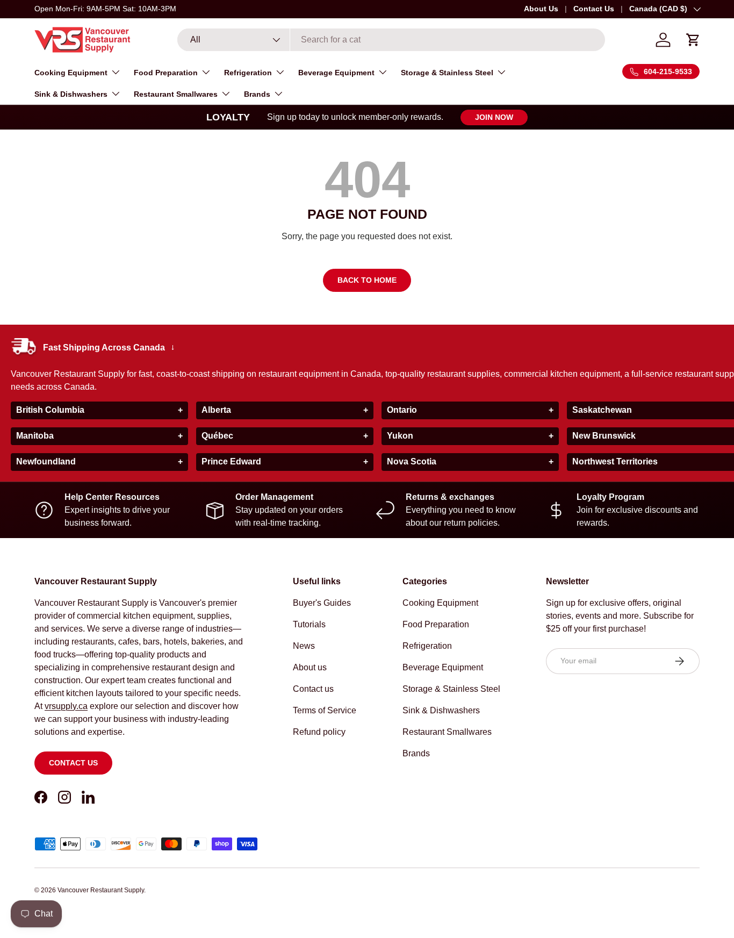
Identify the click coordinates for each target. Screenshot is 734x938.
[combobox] (391, 39)
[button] (693, 40)
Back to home (367, 280)
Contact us (73, 762)
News (304, 645)
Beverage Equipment (336, 72)
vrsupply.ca (66, 706)
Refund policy (319, 731)
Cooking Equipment (70, 72)
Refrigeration (248, 72)
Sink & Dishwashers (70, 94)
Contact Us (593, 8)
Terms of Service (324, 710)
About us (310, 667)
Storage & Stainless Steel (447, 72)
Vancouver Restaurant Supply (100, 890)
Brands (257, 94)
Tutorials (309, 624)
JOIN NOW (494, 117)
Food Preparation (166, 72)
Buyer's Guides (322, 602)
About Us (541, 8)
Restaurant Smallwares (176, 94)
